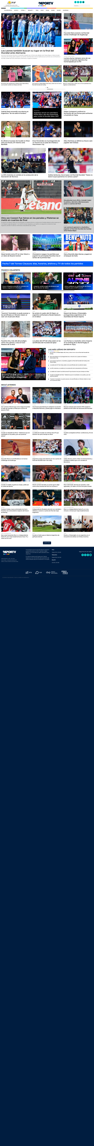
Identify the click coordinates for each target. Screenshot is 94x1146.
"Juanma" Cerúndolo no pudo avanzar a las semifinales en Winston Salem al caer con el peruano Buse (15, 315)
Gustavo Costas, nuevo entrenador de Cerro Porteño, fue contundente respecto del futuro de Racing (15, 511)
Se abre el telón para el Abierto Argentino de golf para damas (45, 536)
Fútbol (23, 10)
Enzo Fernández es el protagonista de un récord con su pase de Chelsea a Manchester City (46, 142)
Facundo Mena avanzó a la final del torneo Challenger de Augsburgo (76, 34)
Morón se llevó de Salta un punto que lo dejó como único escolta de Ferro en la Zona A (45, 485)
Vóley (42, 10)
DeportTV (46, 3)
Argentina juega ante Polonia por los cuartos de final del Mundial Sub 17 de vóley (46, 459)
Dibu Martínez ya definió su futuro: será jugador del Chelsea (78, 141)
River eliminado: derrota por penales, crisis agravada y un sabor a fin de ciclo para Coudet (78, 485)
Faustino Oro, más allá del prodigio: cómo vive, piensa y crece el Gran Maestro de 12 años (14, 342)
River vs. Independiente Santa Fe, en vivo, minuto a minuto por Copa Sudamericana (76, 510)
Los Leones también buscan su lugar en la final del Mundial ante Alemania (27, 52)
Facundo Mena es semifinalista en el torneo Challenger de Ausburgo (14, 459)
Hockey (59, 10)
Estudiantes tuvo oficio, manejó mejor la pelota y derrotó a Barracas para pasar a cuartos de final (77, 202)
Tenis (37, 10)
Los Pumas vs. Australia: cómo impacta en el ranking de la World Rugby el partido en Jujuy (78, 342)
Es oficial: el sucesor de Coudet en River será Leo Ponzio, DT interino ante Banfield (15, 142)
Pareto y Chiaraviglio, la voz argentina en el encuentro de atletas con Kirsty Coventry (77, 536)
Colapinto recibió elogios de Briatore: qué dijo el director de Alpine (46, 287)
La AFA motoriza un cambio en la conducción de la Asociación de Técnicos (19, 176)
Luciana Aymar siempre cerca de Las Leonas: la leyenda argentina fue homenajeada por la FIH (77, 60)
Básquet (30, 10)
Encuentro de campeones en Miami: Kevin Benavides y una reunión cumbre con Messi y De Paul (15, 84)
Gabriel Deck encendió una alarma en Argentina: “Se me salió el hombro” (14, 112)
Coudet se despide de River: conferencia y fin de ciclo (78, 433)
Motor (16, 10)
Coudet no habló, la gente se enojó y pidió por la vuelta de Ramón (15, 485)
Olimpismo (65, 10)
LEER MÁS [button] (47, 543)
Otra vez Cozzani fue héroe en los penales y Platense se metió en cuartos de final (30, 219)
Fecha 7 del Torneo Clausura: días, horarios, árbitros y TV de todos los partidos (42, 263)
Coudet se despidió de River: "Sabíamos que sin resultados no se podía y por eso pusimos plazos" (70, 375)
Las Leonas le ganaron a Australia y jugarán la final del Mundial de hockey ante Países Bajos (77, 228)
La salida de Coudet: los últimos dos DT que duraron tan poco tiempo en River (69, 371)
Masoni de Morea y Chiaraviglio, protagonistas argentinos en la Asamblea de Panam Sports (75, 315)
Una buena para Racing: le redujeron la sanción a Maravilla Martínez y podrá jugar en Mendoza (46, 407)
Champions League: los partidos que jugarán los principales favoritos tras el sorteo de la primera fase (46, 255)
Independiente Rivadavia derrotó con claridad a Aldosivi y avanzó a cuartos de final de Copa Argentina (46, 511)
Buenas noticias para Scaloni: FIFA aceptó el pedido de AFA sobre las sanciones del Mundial (78, 407)
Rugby (47, 10)
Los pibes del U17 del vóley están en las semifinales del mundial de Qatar (47, 342)
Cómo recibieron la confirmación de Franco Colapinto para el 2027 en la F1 (77, 287)
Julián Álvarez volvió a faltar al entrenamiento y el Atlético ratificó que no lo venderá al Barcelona (78, 460)
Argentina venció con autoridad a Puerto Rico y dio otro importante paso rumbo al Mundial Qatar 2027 (46, 114)
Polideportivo (8, 10)
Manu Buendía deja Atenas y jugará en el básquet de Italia (78, 255)
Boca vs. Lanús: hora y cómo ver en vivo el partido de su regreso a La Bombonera (77, 84)
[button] (45, 87)
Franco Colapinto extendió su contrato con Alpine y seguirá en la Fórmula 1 (15, 287)
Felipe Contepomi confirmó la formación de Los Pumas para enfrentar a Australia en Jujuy (78, 113)
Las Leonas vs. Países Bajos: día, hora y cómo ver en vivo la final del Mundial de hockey (46, 84)
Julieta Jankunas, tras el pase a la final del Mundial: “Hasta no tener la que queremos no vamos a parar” (70, 176)
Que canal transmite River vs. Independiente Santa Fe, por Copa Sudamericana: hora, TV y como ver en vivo (14, 537)
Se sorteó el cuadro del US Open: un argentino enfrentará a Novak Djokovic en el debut (46, 315)
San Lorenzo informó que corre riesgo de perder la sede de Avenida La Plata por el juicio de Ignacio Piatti (15, 408)
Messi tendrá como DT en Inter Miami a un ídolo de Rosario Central (15, 255)
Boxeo (53, 10)
